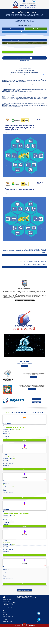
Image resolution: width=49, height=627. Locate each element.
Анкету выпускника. (43, 74)
